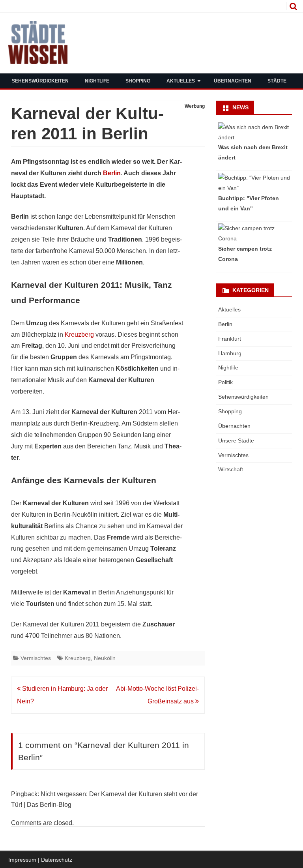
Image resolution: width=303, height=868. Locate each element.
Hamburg (229, 353)
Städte (276, 81)
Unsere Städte (236, 440)
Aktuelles (180, 81)
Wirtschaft (230, 469)
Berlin (112, 173)
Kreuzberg (79, 334)
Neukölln (105, 658)
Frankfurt (229, 339)
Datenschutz (56, 860)
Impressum (22, 860)
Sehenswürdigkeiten (40, 81)
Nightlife (97, 81)
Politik (225, 382)
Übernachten (232, 81)
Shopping (137, 81)
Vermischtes (36, 658)
